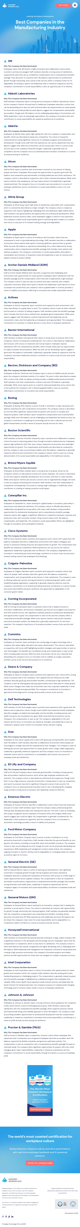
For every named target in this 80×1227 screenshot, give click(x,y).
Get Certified (63, 5)
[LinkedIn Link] (12, 1216)
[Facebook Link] (3, 1216)
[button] (75, 5)
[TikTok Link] (9, 1216)
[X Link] (6, 1216)
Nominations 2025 (71, 1213)
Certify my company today (40, 1163)
